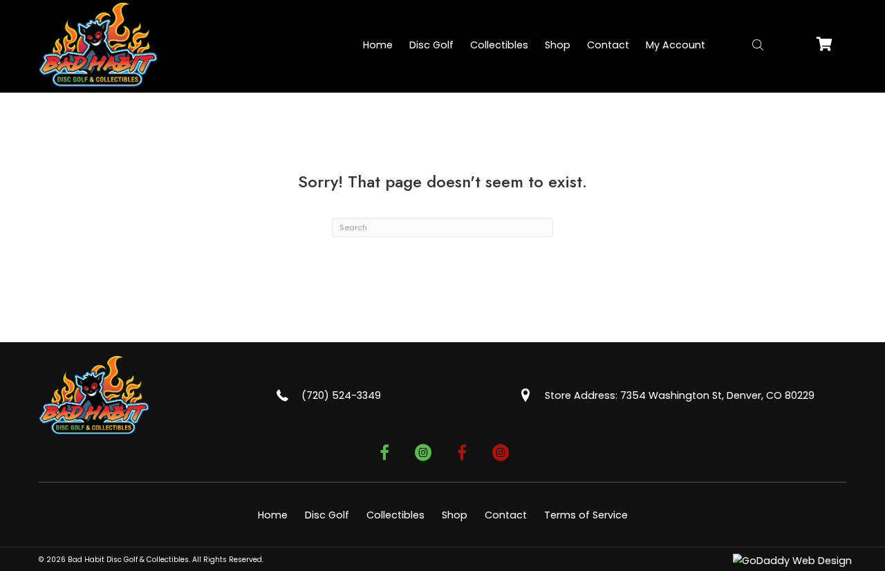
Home (273, 515)
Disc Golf (327, 515)
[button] (384, 454)
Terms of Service (586, 515)
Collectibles (395, 515)
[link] (378, 45)
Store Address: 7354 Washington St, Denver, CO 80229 (679, 395)
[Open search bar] (757, 44)
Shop (454, 515)
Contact (506, 515)
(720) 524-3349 (341, 395)
